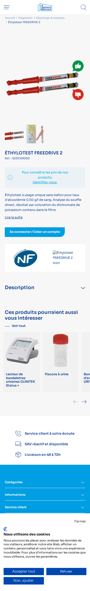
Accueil (10, 17)
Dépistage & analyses (50, 17)
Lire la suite (14, 217)
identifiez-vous (45, 182)
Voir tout (19, 326)
